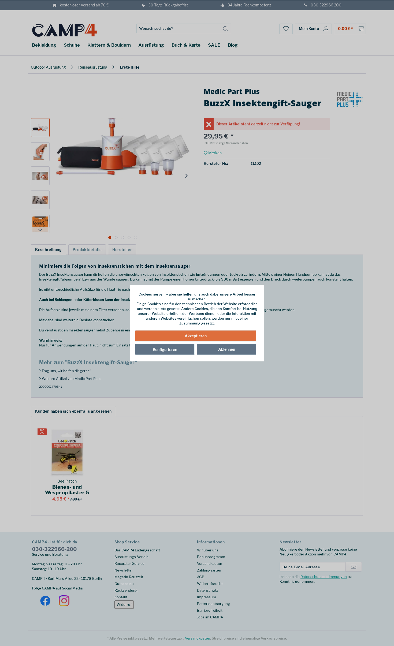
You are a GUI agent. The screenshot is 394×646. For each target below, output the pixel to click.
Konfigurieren (165, 349)
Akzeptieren (196, 336)
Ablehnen (226, 349)
